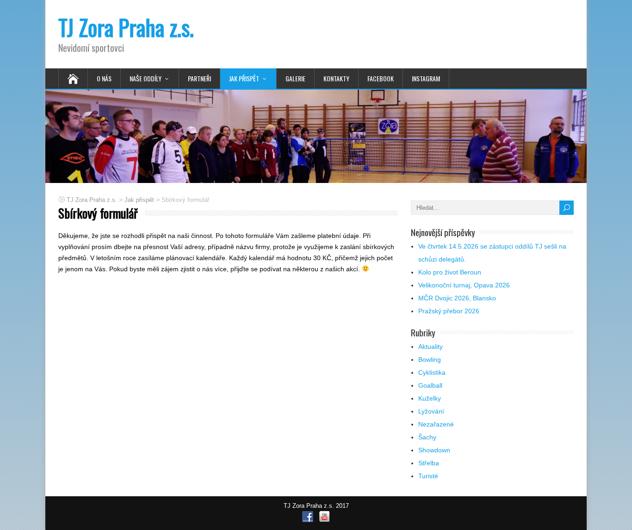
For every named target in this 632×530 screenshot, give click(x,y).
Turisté (428, 476)
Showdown (434, 450)
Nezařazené (436, 424)
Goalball (430, 385)
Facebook (380, 78)
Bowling (429, 359)
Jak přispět (244, 78)
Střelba (428, 463)
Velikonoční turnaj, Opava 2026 (464, 285)
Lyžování (431, 411)
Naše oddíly (145, 78)
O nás (104, 78)
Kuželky (429, 398)
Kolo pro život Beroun (449, 272)
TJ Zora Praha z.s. (126, 27)
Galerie (295, 78)
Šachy (427, 437)
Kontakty (336, 78)
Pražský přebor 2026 (448, 311)
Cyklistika (432, 372)
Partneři (199, 78)
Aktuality (430, 346)
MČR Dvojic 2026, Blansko (457, 298)
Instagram (426, 78)
